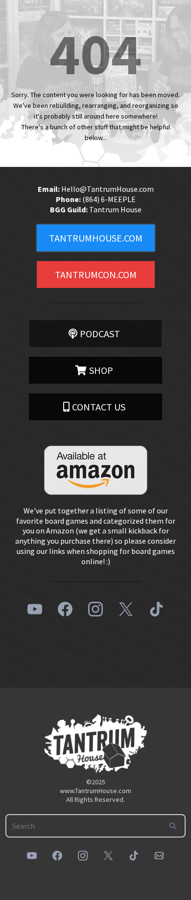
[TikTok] (156, 609)
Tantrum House (115, 209)
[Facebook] (65, 609)
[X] (126, 609)
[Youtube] (35, 609)
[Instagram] (95, 609)
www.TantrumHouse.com (95, 790)
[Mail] (159, 855)
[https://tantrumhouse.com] (95, 744)
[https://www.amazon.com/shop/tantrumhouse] (95, 470)
